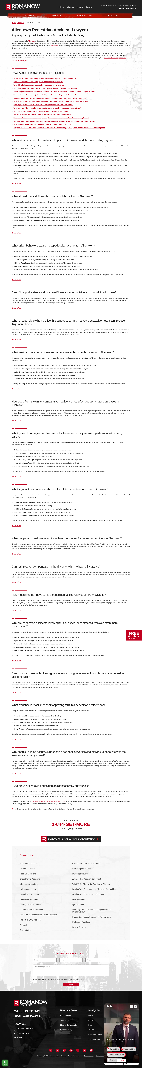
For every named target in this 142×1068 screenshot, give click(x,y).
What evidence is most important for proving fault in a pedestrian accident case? (43, 124)
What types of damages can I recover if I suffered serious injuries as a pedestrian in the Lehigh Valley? (51, 101)
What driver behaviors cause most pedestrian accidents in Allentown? (39, 85)
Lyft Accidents (78, 904)
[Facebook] (50, 1050)
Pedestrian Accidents (81, 922)
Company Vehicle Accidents (31, 910)
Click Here (134, 635)
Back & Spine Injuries (81, 869)
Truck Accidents (55, 15)
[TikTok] (77, 1050)
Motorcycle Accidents (84, 15)
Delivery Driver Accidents (30, 904)
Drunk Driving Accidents (30, 879)
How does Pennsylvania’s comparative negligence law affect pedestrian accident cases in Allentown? (51, 98)
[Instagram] (91, 1050)
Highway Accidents (28, 889)
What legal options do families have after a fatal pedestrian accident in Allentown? (43, 105)
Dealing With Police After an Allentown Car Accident (94, 889)
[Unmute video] (107, 1006)
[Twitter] (57, 1050)
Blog (90, 1025)
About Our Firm (94, 1039)
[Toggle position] (131, 1006)
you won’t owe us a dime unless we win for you (49, 801)
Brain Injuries (25, 930)
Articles (91, 1020)
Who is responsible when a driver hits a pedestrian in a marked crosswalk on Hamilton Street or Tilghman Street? (55, 91)
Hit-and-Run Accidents (29, 894)
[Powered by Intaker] (125, 1064)
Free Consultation (95, 1035)
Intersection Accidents (29, 884)
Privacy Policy (89, 1056)
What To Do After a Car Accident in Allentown (91, 884)
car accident (55, 46)
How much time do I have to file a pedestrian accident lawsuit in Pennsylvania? (42, 114)
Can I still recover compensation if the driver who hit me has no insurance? (41, 111)
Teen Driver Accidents (29, 899)
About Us (70, 7)
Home (62, 7)
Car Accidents (29, 15)
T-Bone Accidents (27, 869)
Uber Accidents (78, 899)
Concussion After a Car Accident (86, 864)
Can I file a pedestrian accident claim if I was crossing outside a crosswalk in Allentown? (46, 88)
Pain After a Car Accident (30, 920)
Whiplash (23, 925)
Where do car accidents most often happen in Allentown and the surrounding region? (45, 78)
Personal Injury (113, 15)
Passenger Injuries (80, 874)
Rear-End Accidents (28, 864)
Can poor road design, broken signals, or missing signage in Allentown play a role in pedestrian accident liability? (55, 121)
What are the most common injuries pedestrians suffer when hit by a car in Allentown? (45, 95)
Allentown (20, 23)
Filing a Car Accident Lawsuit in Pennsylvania (91, 917)
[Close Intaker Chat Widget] (135, 1006)
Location (89, 7)
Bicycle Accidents (79, 927)
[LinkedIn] (64, 1050)
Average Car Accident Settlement (86, 879)
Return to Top (16, 184)
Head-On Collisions (28, 874)
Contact (80, 7)
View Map (18, 1037)
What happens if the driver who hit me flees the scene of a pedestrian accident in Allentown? (47, 108)
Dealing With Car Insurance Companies (89, 894)
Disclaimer (100, 1056)
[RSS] (84, 1050)
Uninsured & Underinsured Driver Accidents (38, 915)
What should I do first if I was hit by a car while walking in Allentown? (38, 82)
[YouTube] (71, 1050)
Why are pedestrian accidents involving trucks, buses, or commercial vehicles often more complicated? (51, 118)
